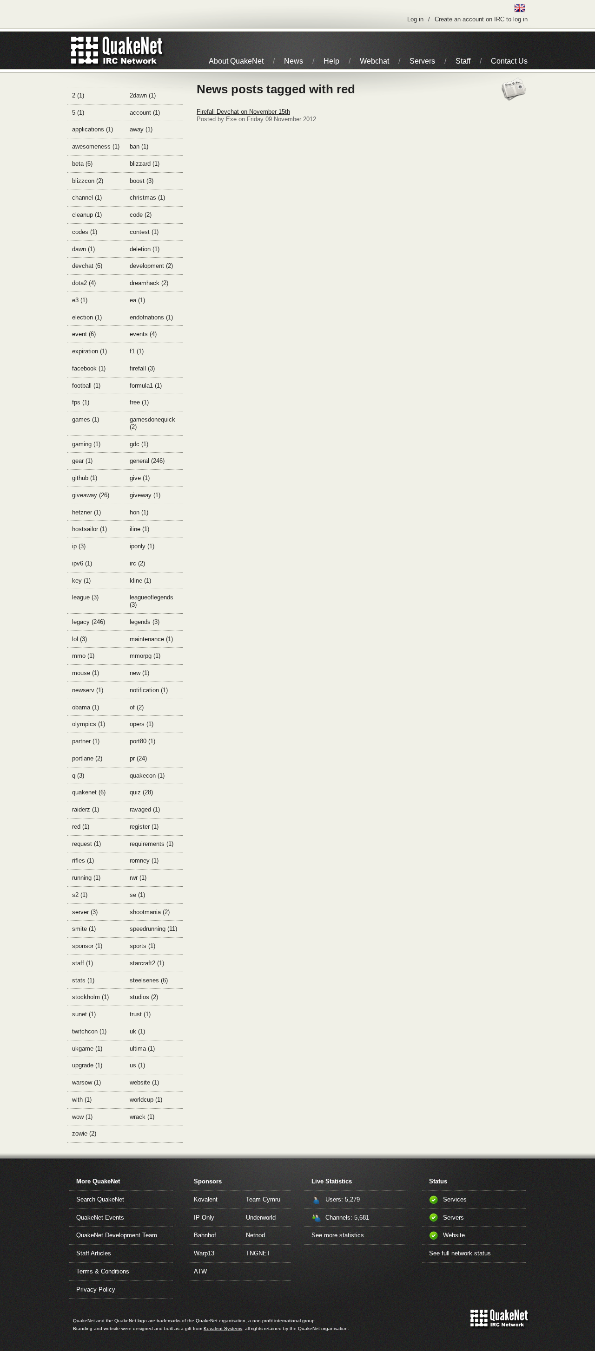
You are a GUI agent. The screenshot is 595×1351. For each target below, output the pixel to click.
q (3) (78, 775)
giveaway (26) (90, 495)
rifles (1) (83, 860)
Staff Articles (93, 1253)
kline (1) (140, 580)
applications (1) (92, 129)
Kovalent (206, 1199)
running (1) (86, 877)
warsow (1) (86, 1082)
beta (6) (82, 163)
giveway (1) (145, 495)
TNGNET (258, 1253)
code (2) (141, 214)
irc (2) (137, 563)
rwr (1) (138, 877)
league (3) (85, 597)
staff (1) (82, 963)
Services (455, 1199)
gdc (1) (139, 444)
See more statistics (337, 1235)
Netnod (255, 1235)
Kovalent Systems (223, 1328)
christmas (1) (147, 197)
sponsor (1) (87, 945)
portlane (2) (87, 758)
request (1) (86, 843)
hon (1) (139, 512)
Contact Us (509, 61)
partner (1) (85, 741)
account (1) (145, 112)
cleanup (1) (87, 214)
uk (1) (137, 1031)
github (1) (84, 477)
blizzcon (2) (87, 180)
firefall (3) (142, 368)
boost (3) (141, 180)
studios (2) (144, 997)
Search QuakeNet (100, 1199)
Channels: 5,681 (347, 1217)
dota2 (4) (84, 282)
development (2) (151, 265)
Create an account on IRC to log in (481, 19)
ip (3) (79, 546)
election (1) (87, 317)
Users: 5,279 (342, 1199)
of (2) (137, 707)
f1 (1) (137, 351)
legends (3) (144, 621)
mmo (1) (83, 655)
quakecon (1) (147, 775)
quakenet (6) (89, 792)
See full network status (460, 1253)
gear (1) (82, 460)
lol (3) (79, 639)
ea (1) (137, 300)
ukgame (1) (87, 1048)
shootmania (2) (150, 912)
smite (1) (84, 928)
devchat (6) (87, 265)
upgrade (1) (87, 1065)
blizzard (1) (144, 163)
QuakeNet (84, 50)
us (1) (137, 1065)
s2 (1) (79, 894)
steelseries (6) (149, 980)
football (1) (86, 385)
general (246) (147, 460)
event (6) (84, 334)
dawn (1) (83, 249)
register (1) (144, 826)
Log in (415, 19)
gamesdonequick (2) (152, 423)
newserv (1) (87, 690)
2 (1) (78, 95)
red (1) (80, 826)
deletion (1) (144, 249)
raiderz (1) (85, 809)
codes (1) (84, 231)
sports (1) (142, 945)
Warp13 (204, 1253)
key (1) (81, 580)
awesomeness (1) (95, 146)
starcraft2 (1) (147, 963)
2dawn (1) (143, 95)
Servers (422, 61)
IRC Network (133, 50)
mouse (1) (85, 672)
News (293, 61)
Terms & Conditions (102, 1271)
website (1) (144, 1082)
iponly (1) (142, 546)
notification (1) (149, 690)
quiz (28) (141, 792)
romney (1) (144, 860)
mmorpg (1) (145, 655)
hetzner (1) (86, 512)
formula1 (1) (146, 385)
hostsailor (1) (89, 529)
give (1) (140, 477)
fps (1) (80, 402)
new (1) (139, 672)
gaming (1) (86, 444)
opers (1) (141, 724)
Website (454, 1235)
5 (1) (78, 112)
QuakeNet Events (100, 1217)
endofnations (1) (151, 317)
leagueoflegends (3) (151, 601)
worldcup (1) (146, 1099)
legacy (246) (88, 621)
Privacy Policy (95, 1289)
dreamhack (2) (149, 282)
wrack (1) (142, 1116)
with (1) (82, 1099)
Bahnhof (205, 1235)
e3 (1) (79, 300)
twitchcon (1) (89, 1031)
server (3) (85, 912)
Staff (463, 61)
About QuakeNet (236, 61)
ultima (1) (142, 1048)
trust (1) (140, 1014)
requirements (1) (151, 843)
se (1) (137, 894)
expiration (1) (89, 351)
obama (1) (85, 707)
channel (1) (87, 197)
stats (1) (83, 980)
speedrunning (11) (153, 928)
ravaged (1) (145, 809)
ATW (200, 1271)
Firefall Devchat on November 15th (243, 111)
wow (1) (82, 1116)
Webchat (374, 61)
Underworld (261, 1217)
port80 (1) (142, 741)
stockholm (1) (90, 997)
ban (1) (139, 146)
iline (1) (139, 529)
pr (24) (138, 758)
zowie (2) (84, 1133)
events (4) (143, 334)
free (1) (139, 402)
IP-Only (204, 1217)
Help (331, 61)
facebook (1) (89, 368)
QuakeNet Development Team (116, 1235)
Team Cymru (263, 1199)
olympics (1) (88, 724)
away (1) (141, 129)
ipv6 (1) (82, 563)
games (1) (85, 419)
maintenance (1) (151, 639)
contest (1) (144, 231)
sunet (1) (84, 1014)
